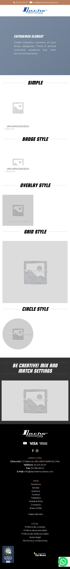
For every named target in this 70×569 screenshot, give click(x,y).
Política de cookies (35, 527)
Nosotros (36, 484)
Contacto (36, 504)
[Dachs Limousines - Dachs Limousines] (35, 11)
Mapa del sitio (35, 514)
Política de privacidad (35, 530)
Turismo (36, 494)
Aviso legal (35, 537)
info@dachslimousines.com (38, 471)
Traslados (36, 497)
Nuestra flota (36, 501)
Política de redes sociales (35, 533)
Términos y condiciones (35, 540)
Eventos (36, 491)
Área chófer (36, 508)
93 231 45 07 (40, 464)
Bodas (35, 487)
